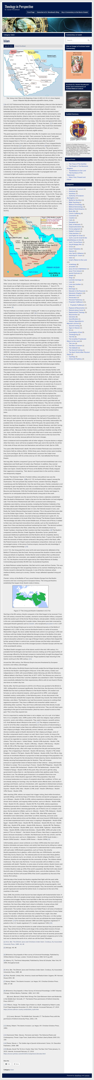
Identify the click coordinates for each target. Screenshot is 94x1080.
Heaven (71, 251)
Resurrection (73, 314)
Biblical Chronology (75, 204)
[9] (51, 530)
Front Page (30, 12)
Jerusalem (49, 624)
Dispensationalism (75, 227)
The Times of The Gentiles (77, 164)
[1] (4, 104)
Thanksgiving (73, 334)
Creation (72, 218)
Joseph (71, 275)
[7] (4, 357)
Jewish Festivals (74, 273)
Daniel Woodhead (20, 46)
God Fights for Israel (76, 235)
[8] (25, 479)
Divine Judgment (74, 229)
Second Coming (74, 326)
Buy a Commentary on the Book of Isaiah (75, 12)
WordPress (78, 1075)
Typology (72, 357)
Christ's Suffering (75, 213)
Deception (72, 222)
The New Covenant (75, 345)
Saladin (31, 624)
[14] (14, 921)
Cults (70, 220)
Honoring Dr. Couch (75, 255)
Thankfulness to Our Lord (77, 170)
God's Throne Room (75, 242)
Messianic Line (74, 295)
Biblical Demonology (76, 207)
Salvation (72, 317)
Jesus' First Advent (75, 271)
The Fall (71, 337)
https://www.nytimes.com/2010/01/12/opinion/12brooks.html (25, 1054)
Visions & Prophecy (75, 359)
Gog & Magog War (75, 244)
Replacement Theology (77, 312)
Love (70, 282)
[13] (48, 839)
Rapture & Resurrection (77, 308)
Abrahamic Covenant (76, 189)
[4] (45, 146)
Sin (70, 330)
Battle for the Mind (75, 200)
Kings (71, 278)
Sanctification (73, 319)
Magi (70, 286)
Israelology (72, 264)
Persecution (73, 297)
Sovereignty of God (75, 332)
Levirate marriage (75, 280)
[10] (26, 546)
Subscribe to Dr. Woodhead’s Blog (48, 12)
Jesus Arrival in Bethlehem (78, 269)
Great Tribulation (75, 249)
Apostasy (72, 193)
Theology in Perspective (19, 6)
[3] (20, 146)
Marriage (72, 289)
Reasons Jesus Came (76, 310)
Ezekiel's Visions (74, 231)
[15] (51, 923)
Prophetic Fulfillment (76, 302)
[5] (12, 307)
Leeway (87, 1075)
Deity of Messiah (74, 224)
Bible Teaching (74, 202)
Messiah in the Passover (77, 291)
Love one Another (75, 284)
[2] (51, 123)
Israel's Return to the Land (78, 260)
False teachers (74, 233)
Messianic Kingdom (75, 293)
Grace (71, 247)
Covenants (72, 216)
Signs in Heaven (74, 328)
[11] (30, 659)
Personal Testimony (75, 300)
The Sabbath (73, 348)
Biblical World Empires (76, 209)
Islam (7, 41)
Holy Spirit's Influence (76, 253)
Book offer (72, 211)
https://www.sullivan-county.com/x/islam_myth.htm (21, 1009)
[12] (37, 722)
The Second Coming (75, 350)
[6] (35, 313)
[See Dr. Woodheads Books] (78, 100)
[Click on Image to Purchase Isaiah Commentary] (78, 65)
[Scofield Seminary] (78, 129)
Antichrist (72, 191)
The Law (72, 343)
